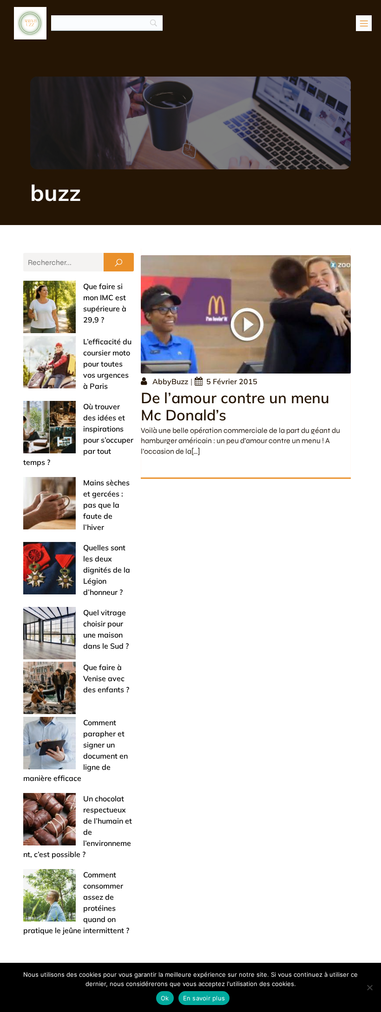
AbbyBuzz (170, 381)
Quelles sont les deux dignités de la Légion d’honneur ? (106, 570)
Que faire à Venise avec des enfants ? (106, 678)
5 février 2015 (231, 381)
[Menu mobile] (364, 23)
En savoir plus (204, 998)
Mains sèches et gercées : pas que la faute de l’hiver (106, 505)
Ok (165, 998)
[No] (369, 987)
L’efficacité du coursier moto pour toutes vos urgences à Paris (107, 364)
